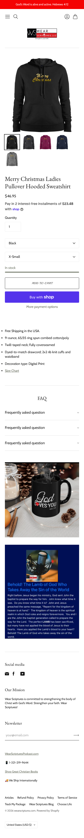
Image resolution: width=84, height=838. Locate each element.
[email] (7, 675)
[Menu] (7, 16)
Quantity (11, 218)
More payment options (42, 307)
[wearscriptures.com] (42, 34)
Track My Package (15, 804)
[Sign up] (76, 735)
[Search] (16, 17)
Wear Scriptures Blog (41, 804)
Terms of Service (67, 797)
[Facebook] (13, 675)
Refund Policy (25, 797)
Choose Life (64, 804)
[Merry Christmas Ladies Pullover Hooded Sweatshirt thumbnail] (12, 142)
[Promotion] (42, 500)
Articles (9, 797)
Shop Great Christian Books (21, 771)
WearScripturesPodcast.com (22, 754)
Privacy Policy (46, 797)
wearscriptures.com (24, 810)
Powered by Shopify (48, 810)
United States (19, 824)
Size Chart (12, 371)
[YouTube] (22, 675)
